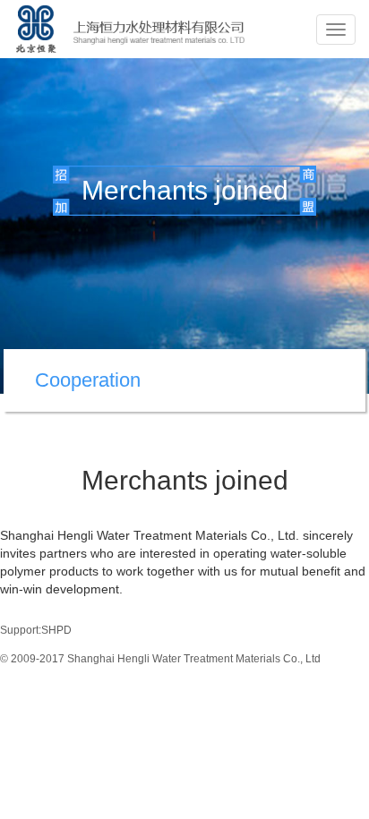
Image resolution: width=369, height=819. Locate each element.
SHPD (56, 630)
